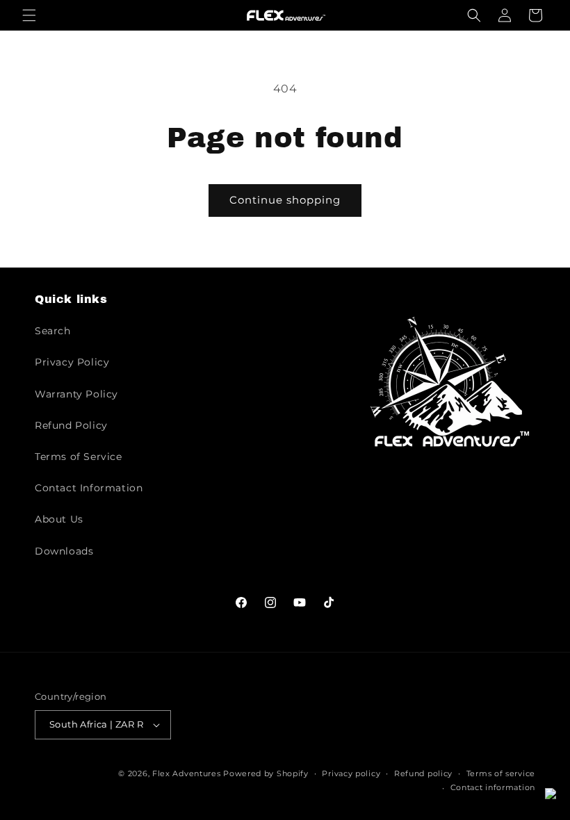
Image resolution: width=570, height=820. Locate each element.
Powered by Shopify (266, 773)
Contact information (492, 787)
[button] (29, 15)
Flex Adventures (186, 773)
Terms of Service (78, 456)
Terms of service (500, 773)
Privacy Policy (72, 362)
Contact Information (88, 488)
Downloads (64, 551)
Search (53, 331)
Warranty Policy (76, 394)
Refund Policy (71, 425)
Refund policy (423, 773)
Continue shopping (285, 199)
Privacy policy (351, 773)
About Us (59, 519)
